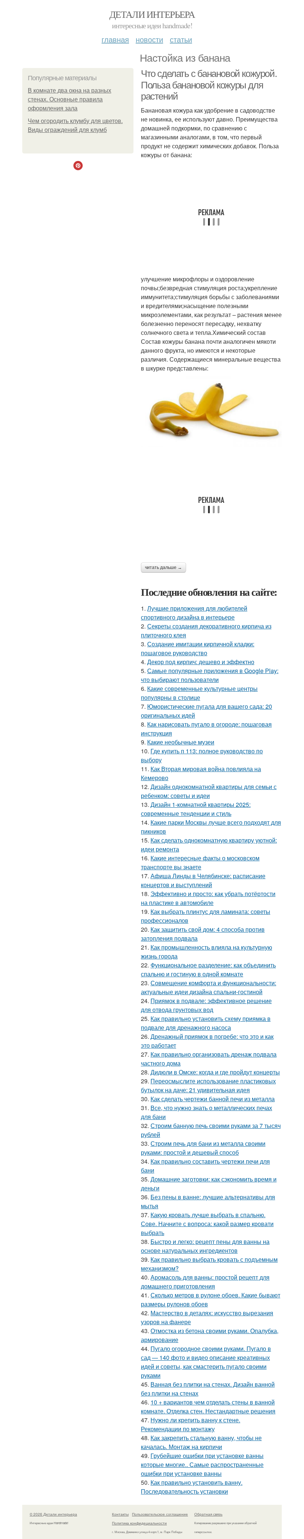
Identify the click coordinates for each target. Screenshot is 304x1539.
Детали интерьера (152, 14)
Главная (115, 39)
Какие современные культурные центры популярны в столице (199, 693)
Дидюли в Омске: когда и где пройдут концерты (215, 1072)
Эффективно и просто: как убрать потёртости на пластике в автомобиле (208, 898)
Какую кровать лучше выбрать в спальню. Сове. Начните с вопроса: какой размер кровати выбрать (207, 1223)
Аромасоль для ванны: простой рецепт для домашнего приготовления (205, 1281)
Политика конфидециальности (139, 1523)
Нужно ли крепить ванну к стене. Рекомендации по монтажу (190, 1424)
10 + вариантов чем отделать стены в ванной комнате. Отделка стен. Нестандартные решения (208, 1406)
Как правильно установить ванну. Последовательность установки (191, 1487)
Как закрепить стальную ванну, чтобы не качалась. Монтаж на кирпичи (201, 1442)
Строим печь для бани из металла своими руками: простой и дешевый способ (203, 1148)
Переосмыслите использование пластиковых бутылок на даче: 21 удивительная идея (208, 1085)
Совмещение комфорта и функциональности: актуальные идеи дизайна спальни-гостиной (208, 987)
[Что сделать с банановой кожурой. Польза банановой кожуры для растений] (211, 411)
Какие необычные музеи (180, 742)
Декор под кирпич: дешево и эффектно (200, 661)
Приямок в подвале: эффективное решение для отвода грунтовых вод (206, 1005)
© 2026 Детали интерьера (53, 1514)
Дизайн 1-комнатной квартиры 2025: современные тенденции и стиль (196, 809)
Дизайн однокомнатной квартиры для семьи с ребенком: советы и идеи (209, 791)
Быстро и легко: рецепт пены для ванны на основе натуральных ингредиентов (205, 1246)
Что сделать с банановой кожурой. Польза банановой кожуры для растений (209, 85)
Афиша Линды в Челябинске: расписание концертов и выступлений (203, 880)
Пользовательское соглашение (160, 1514)
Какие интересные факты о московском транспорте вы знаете (200, 862)
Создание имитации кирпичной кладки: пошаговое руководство (197, 648)
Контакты (120, 1514)
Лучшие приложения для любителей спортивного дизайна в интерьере (194, 612)
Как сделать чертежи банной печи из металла (213, 1099)
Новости (149, 39)
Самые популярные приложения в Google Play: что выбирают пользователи (209, 675)
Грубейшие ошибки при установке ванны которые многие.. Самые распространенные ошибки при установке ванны (202, 1464)
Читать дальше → (163, 567)
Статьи (181, 39)
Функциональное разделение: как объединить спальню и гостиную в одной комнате (208, 969)
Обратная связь (208, 1514)
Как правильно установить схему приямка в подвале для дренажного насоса (206, 1023)
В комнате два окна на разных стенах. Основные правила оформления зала (69, 99)
